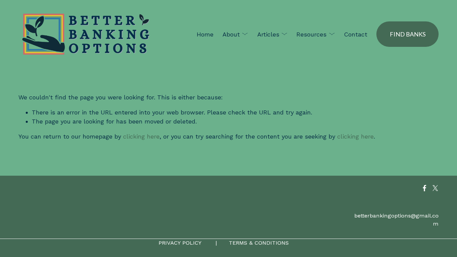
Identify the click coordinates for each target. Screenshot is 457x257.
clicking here (141, 136)
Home (205, 34)
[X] (435, 188)
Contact (355, 34)
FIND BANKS (408, 34)
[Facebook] (424, 188)
